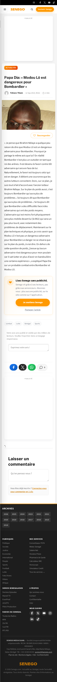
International (7, 557)
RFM (4, 619)
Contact (32, 595)
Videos (5, 579)
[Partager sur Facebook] (13, 367)
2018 (22, 519)
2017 (30, 519)
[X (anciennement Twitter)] (44, 2)
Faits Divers (6, 575)
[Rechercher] (32, 9)
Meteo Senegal (35, 546)
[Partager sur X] (23, 367)
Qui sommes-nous (36, 592)
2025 (14, 514)
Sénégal (27, 323)
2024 (22, 514)
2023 (30, 514)
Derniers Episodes (9, 592)
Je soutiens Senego (33, 302)
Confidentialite (35, 599)
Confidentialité (43, 655)
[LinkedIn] (31, 619)
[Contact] (34, 2)
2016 (39, 519)
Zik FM (5, 623)
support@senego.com (43, 652)
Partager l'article (33, 310)
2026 (6, 514)
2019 (14, 519)
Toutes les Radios (9, 616)
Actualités (11, 68)
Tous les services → (37, 572)
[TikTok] (53, 2)
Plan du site (13, 655)
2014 (6, 525)
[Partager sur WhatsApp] (32, 367)
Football (5, 568)
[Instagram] (50, 613)
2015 (47, 519)
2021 (47, 514)
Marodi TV (6, 595)
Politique (6, 543)
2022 (39, 514)
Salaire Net (33, 550)
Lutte (18, 323)
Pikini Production (9, 606)
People (5, 561)
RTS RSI (5, 630)
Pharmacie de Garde (37, 557)
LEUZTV (5, 603)
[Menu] (5, 9)
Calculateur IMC (35, 561)
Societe (5, 546)
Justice (5, 550)
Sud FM (5, 627)
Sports (37, 323)
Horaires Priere (35, 554)
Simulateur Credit (36, 568)
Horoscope (33, 564)
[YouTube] (49, 2)
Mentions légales (25, 655)
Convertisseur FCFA (37, 543)
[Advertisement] (28, 39)
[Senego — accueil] (18, 9)
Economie (6, 554)
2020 (6, 519)
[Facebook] (40, 2)
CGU (31, 603)
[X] (38, 613)
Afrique (5, 583)
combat (9, 323)
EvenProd (6, 599)
